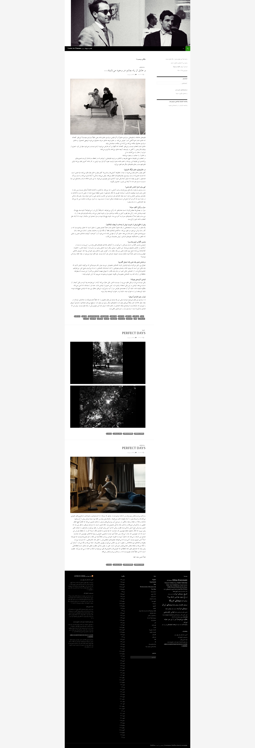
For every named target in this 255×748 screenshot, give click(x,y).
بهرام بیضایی (180, 591)
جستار (169, 594)
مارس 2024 (122, 615)
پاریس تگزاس (136, 316)
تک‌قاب (154, 608)
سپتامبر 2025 (122, 584)
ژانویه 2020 (122, 718)
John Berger (184, 587)
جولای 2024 (122, 606)
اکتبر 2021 (123, 675)
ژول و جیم (84, 316)
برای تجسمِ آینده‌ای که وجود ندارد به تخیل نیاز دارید (83, 622)
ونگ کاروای (93, 318)
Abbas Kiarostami (179, 581)
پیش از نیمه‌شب (113, 316)
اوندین (142, 316)
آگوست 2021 (122, 680)
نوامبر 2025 (122, 582)
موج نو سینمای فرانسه (179, 617)
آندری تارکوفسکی (170, 589)
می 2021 (123, 687)
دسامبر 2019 (122, 720)
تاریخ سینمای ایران (180, 594)
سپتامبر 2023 (122, 627)
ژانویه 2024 (122, 618)
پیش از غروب (121, 316)
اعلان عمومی (153, 594)
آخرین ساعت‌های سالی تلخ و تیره (86, 580)
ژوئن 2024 (122, 608)
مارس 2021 (122, 692)
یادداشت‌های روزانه (152, 644)
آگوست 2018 (122, 730)
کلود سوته (106, 318)
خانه (183, 48)
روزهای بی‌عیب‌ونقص (117, 433)
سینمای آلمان (184, 601)
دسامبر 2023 (122, 620)
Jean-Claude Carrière (182, 585)
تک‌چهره (154, 606)
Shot (155, 584)
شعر (181, 612)
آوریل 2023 (122, 639)
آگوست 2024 (122, 603)
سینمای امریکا (175, 600)
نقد (155, 642)
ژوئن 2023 (122, 634)
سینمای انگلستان (183, 605)
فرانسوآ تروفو (129, 318)
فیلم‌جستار (185, 617)
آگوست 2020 (122, 708)
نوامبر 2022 (122, 649)
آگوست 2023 (122, 630)
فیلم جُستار (154, 625)
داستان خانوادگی (153, 613)
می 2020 (123, 711)
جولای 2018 (122, 732)
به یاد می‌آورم (142, 67)
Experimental (153, 582)
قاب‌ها (143, 330)
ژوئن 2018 (122, 735)
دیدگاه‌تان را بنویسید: (131, 74)
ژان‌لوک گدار (184, 624)
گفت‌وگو (154, 634)
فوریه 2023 (122, 644)
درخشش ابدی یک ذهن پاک (94, 316)
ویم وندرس (86, 318)
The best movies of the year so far (148, 587)
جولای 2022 (122, 654)
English (154, 580)
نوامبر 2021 (122, 673)
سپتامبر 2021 (122, 677)
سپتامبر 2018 (122, 728)
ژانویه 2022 (122, 668)
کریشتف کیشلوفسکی (172, 624)
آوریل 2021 (122, 689)
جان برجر (172, 594)
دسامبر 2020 (122, 699)
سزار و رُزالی (77, 316)
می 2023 (123, 637)
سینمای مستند (168, 609)
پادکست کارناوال (153, 599)
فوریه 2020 (122, 716)
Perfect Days (133, 333)
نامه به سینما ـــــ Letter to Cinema (80, 49)
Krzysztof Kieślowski (176, 587)
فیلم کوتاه (164, 615)
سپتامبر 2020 (122, 706)
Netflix (169, 587)
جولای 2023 (122, 632)
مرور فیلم (154, 637)
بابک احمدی (185, 591)
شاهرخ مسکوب (184, 612)
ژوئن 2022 (122, 656)
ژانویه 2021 (122, 696)
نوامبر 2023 (122, 622)
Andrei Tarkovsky (182, 583)
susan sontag (177, 589)
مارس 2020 (122, 713)
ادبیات (165, 589)
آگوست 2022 (122, 651)
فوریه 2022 (122, 665)
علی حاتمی (185, 615)
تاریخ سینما (175, 591)
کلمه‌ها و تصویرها (152, 630)
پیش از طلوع (128, 316)
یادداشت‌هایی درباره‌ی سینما (151, 646)
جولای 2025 (122, 589)
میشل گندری (100, 318)
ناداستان (173, 617)
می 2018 (123, 737)
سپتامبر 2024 (122, 601)
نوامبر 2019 (122, 723)
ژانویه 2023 (122, 646)
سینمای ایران (167, 605)
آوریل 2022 (122, 661)
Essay (175, 583)
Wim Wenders (128, 433)
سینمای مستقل (174, 608)
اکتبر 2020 (123, 704)
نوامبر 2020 (122, 701)
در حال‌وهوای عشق (104, 316)
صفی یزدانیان (177, 612)
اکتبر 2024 (123, 599)
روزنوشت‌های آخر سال (151, 618)
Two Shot (153, 589)
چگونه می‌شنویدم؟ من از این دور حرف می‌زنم (147, 611)
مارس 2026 (122, 580)
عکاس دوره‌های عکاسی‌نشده (177, 615)
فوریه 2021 (122, 694)
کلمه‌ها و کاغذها (153, 632)
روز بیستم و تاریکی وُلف (88, 593)
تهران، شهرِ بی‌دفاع (89, 606)
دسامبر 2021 (122, 670)
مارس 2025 (122, 596)
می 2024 (123, 611)
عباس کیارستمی (141, 318)
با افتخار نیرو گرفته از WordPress (157, 745)
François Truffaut (169, 583)
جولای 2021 (122, 682)
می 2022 (123, 658)
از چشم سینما (153, 591)
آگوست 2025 (122, 587)
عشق (135, 318)
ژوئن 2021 (122, 685)
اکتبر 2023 (123, 625)
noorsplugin (184, 745)
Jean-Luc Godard (171, 585)
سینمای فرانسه (182, 609)
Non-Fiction (183, 589)
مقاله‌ (155, 639)
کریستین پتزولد (113, 318)
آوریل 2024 (122, 613)
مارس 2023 (122, 642)
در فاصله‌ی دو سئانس (152, 615)
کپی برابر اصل (121, 318)
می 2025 (123, 591)
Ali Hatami (169, 580)
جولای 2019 (122, 725)
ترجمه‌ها (154, 603)
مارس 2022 (122, 663)
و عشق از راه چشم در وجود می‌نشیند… (124, 70)
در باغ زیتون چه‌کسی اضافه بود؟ (177, 597)
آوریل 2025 (122, 594)
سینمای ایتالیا (176, 605)
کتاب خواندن (179, 624)
